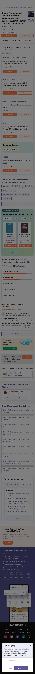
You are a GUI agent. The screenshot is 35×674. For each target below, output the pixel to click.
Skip (10, 668)
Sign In (20, 668)
